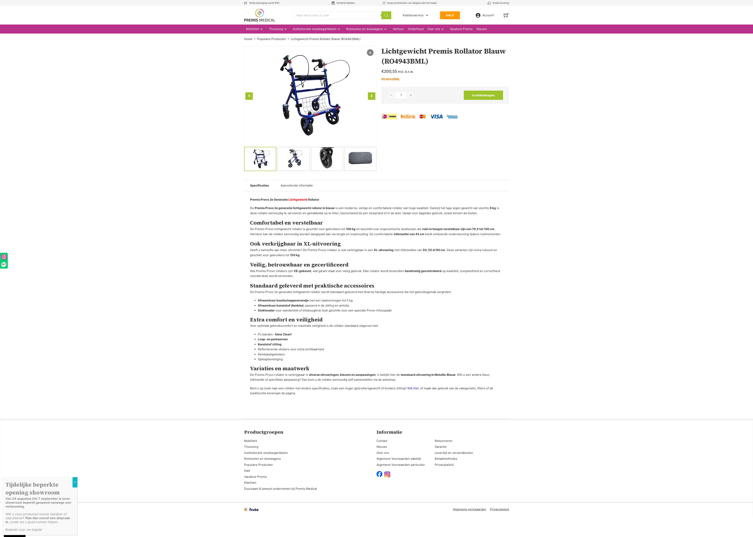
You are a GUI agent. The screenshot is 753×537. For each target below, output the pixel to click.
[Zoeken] (386, 15)
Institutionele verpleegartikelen (314, 29)
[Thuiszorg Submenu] (287, 29)
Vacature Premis (461, 29)
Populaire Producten (271, 39)
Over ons (433, 29)
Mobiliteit (252, 29)
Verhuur (398, 29)
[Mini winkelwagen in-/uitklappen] (506, 15)
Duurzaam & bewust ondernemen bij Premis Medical (280, 489)
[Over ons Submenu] (444, 29)
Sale (247, 470)
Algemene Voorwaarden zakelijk (398, 459)
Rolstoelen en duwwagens (364, 29)
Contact (381, 441)
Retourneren (443, 441)
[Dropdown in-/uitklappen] (427, 15)
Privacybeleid (444, 465)
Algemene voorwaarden (469, 509)
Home (248, 39)
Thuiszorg (276, 29)
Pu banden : (275, 334)
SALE (450, 15)
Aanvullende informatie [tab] (297, 185)
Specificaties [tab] (259, 185)
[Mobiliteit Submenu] (263, 29)
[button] (371, 96)
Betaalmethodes (446, 459)
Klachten (250, 482)
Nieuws (482, 29)
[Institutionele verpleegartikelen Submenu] (340, 29)
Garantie (441, 447)
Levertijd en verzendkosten (454, 453)
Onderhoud (416, 29)
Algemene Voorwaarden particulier (400, 465)
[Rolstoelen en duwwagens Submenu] (387, 29)
